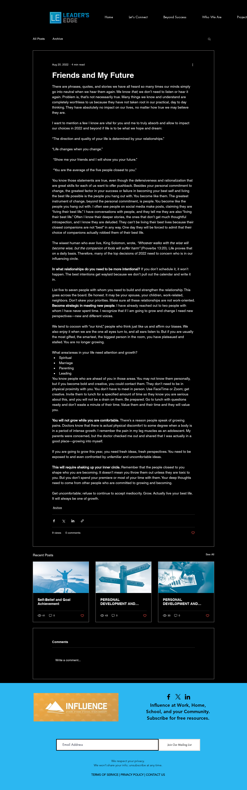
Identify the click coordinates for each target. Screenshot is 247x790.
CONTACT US (155, 774)
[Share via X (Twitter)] (63, 521)
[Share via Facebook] (54, 521)
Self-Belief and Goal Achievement (54, 602)
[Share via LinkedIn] (73, 521)
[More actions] (192, 64)
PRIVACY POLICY (132, 774)
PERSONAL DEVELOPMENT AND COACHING (117, 602)
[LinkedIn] (187, 697)
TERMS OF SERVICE (104, 774)
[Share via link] (82, 521)
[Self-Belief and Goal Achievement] (61, 577)
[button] (209, 38)
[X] (178, 697)
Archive (57, 39)
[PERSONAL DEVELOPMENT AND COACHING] (123, 577)
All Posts (39, 39)
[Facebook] (168, 697)
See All (210, 554)
